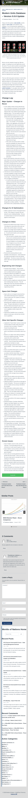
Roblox (3, 772)
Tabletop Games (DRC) (7, 755)
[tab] (11, 526)
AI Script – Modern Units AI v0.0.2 (13, 720)
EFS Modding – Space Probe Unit (11, 700)
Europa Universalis (6, 769)
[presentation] (14, 507)
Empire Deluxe (5, 765)
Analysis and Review (7, 742)
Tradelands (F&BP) (6, 757)
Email (4, 608)
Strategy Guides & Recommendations (11, 780)
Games (3, 759)
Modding (4, 10)
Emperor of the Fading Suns (9, 763)
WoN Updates (5, 782)
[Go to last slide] (4, 512)
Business (4, 744)
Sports (3, 753)
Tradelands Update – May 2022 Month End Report (21, 484)
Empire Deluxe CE (9, 9)
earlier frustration (6, 88)
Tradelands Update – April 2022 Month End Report (7, 484)
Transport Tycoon (6, 774)
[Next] (24, 512)
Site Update (5, 776)
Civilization (4, 761)
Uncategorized (5, 784)
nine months (17, 23)
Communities (5, 750)
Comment (5, 585)
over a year (9, 24)
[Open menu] (25, 3)
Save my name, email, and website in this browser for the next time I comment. (15, 619)
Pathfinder (4, 770)
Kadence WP (14, 794)
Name (4, 603)
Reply (4, 548)
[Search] (21, 634)
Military (3, 746)
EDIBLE (3, 9)
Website (4, 614)
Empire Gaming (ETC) (18, 9)
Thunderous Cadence (7, 19)
